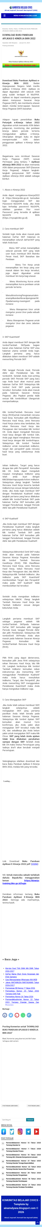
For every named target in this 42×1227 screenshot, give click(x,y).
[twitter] (11, 1015)
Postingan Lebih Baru (10, 1106)
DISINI (35, 864)
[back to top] (37, 1222)
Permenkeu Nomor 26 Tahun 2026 (19, 997)
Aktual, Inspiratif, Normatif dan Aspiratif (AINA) (21, 1218)
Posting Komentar (8, 46)
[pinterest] (17, 1015)
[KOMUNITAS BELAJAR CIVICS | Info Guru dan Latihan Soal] (21, 7)
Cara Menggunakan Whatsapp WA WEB (21, 980)
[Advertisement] (21, 931)
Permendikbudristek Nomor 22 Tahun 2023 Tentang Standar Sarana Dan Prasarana (22, 1002)
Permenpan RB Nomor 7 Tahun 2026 (20, 988)
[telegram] (29, 1015)
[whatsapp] (23, 1015)
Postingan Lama (33, 1106)
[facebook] (4, 1015)
